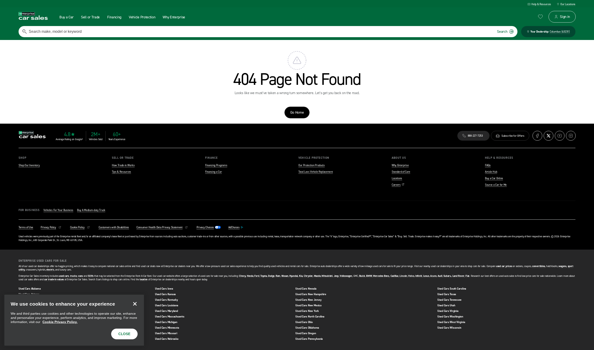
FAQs (488, 165)
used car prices (504, 266)
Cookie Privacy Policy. (59, 322)
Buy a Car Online (494, 178)
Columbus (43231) (560, 31)
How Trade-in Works (123, 165)
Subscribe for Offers (512, 135)
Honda (250, 276)
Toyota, (263, 276)
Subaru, (447, 276)
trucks (73, 276)
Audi (440, 276)
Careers (398, 185)
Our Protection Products (311, 165)
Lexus (426, 276)
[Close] (135, 304)
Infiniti (418, 276)
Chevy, (242, 276)
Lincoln (403, 276)
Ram (278, 276)
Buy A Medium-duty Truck (91, 210)
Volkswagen (346, 276)
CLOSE (124, 334)
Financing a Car (213, 172)
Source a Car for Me (496, 185)
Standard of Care (401, 172)
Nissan (284, 276)
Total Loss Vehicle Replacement (315, 172)
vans (80, 276)
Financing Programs (216, 165)
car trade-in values (54, 279)
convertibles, (539, 266)
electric (50, 269)
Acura (433, 276)
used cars (64, 276)
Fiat (467, 276)
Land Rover (458, 276)
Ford (256, 276)
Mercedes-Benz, (381, 276)
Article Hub (491, 172)
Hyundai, (293, 276)
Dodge (271, 276)
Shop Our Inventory (29, 165)
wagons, (562, 266)
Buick (362, 276)
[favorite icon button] (540, 16)
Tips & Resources (121, 172)
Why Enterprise (400, 165)
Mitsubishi (327, 276)
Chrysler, (308, 276)
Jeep (336, 276)
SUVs (91, 276)
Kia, (301, 276)
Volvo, (411, 276)
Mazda (317, 276)
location (144, 279)
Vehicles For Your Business (58, 210)
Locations (397, 178)
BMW (369, 276)
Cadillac (395, 276)
